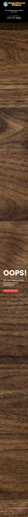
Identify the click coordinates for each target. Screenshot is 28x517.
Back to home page (11, 291)
